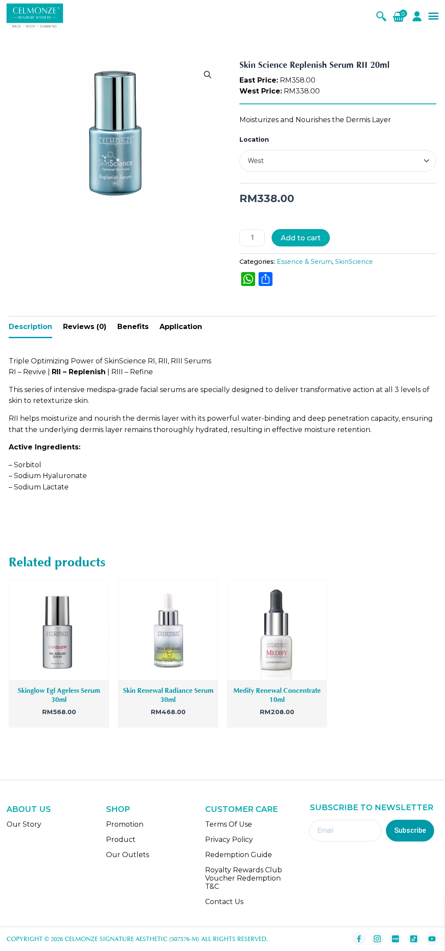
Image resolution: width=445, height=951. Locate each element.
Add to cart (301, 238)
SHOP (118, 809)
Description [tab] (30, 327)
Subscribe (410, 830)
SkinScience (354, 262)
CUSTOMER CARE (241, 809)
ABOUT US (29, 809)
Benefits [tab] (133, 327)
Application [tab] (180, 327)
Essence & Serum (304, 262)
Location (254, 139)
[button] (208, 75)
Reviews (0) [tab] (84, 327)
